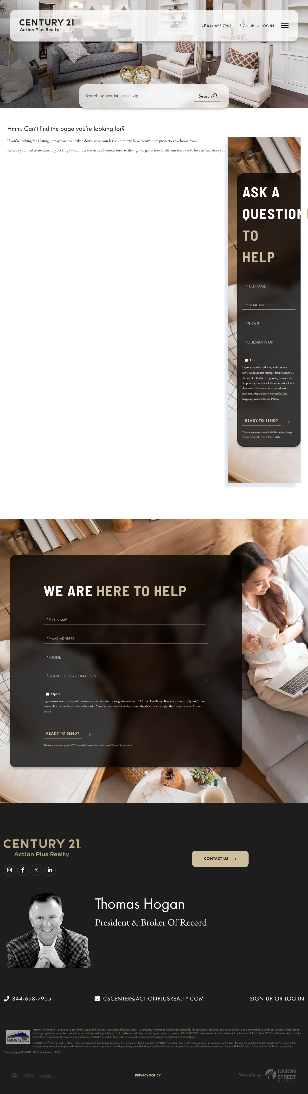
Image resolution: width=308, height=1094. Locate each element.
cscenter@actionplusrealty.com (153, 998)
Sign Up (247, 26)
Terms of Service (267, 436)
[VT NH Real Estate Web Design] (267, 1075)
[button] (207, 96)
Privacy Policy (269, 399)
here (72, 150)
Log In (268, 26)
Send (261, 422)
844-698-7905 (218, 26)
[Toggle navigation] (285, 25)
